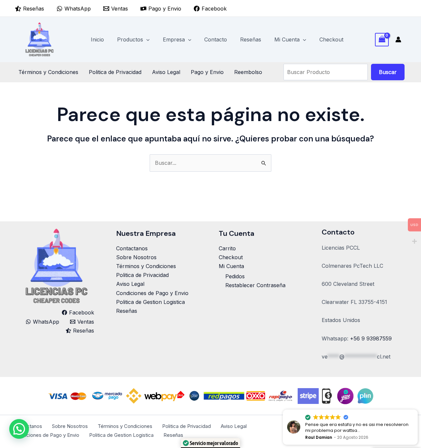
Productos (130, 39)
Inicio (97, 39)
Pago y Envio (207, 72)
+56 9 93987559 (371, 338)
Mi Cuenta (287, 39)
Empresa (174, 39)
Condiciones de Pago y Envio (152, 293)
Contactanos (132, 248)
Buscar (388, 72)
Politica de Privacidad (115, 72)
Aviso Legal (166, 72)
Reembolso (248, 72)
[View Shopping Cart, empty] (382, 39)
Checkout (331, 39)
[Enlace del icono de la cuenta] (398, 39)
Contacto (215, 39)
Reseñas (250, 39)
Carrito (227, 248)
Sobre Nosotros (136, 257)
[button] (146, 39)
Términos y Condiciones (48, 72)
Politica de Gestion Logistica (150, 302)
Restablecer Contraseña (255, 285)
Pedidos (235, 276)
